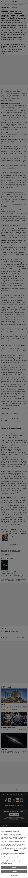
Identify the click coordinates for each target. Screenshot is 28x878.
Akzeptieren (14, 867)
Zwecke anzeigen (14, 875)
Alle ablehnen (14, 871)
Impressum (21, 851)
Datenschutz (16, 851)
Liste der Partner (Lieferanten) (6, 863)
